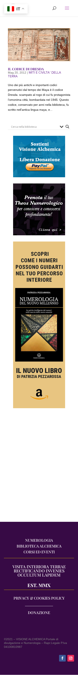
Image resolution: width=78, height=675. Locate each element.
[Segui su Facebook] (62, 658)
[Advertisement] (39, 467)
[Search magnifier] (67, 127)
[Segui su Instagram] (70, 658)
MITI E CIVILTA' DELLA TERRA (34, 74)
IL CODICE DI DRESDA (26, 69)
